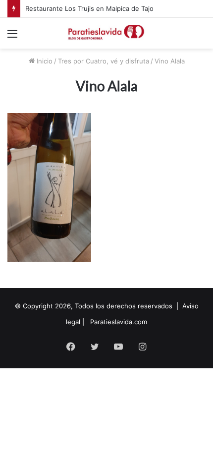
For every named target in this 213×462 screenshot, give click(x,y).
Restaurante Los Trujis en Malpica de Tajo (89, 8)
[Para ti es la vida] (106, 33)
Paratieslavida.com (118, 322)
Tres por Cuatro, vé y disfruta (103, 61)
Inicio (44, 61)
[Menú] (12, 37)
